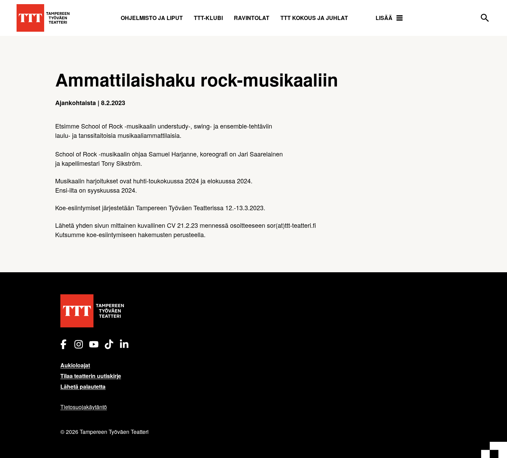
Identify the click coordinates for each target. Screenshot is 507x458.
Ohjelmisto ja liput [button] (152, 18)
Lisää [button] (384, 18)
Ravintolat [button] (251, 18)
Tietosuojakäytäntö (83, 407)
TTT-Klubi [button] (208, 18)
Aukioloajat (75, 365)
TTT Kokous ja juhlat (314, 18)
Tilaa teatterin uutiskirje (90, 376)
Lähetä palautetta (83, 386)
